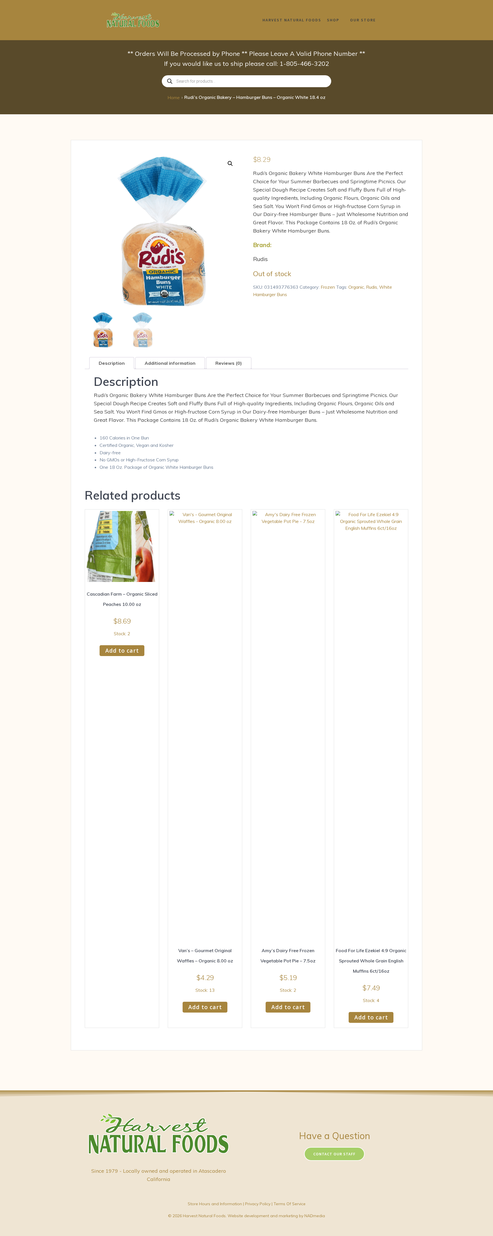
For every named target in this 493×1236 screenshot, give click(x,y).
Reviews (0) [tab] (228, 363)
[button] (230, 163)
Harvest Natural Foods (291, 20)
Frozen (328, 287)
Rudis (371, 287)
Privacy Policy (257, 1203)
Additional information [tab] (170, 363)
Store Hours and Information (215, 1203)
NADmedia (314, 1215)
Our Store (363, 20)
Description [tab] (112, 363)
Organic (356, 287)
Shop (333, 20)
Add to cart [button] (122, 650)
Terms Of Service (290, 1203)
